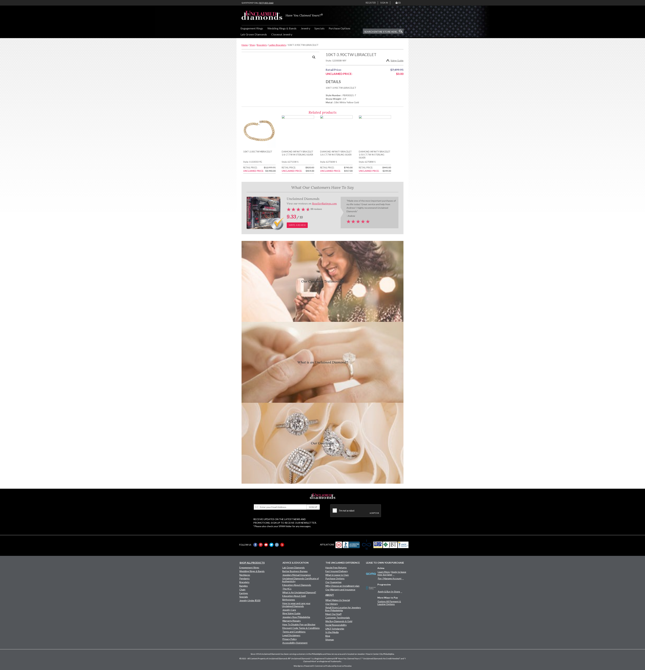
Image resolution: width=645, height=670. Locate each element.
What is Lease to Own (337, 574)
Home (245, 44)
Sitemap (329, 639)
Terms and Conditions (294, 631)
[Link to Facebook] (255, 545)
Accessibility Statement (295, 642)
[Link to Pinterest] (261, 545)
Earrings (243, 593)
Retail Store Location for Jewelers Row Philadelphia (343, 609)
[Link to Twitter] (271, 545)
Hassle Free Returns (336, 567)
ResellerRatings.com (324, 203)
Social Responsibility (336, 624)
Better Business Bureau (295, 571)
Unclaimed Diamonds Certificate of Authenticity (300, 580)
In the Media (332, 632)
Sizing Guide (397, 60)
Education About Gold (294, 595)
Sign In (384, 2)
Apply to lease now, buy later (391, 573)
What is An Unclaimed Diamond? (299, 592)
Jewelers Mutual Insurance (296, 574)
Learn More (384, 571)
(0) (399, 2)
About (329, 594)
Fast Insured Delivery (336, 571)
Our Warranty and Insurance (340, 589)
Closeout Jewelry (281, 34)
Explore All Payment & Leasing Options (389, 603)
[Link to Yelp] (282, 545)
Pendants (244, 578)
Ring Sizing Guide (291, 613)
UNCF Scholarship (334, 628)
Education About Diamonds (296, 585)
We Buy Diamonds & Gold (338, 621)
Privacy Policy (289, 639)
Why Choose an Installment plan (342, 585)
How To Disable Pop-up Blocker (298, 624)
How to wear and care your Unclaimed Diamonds (296, 605)
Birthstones (288, 599)
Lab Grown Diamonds (254, 34)
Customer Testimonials (337, 617)
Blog (327, 635)
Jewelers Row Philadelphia (296, 617)
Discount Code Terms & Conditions (301, 628)
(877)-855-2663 (266, 3)
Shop (252, 44)
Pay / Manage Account (389, 578)
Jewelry (305, 28)
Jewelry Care (289, 609)
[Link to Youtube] (266, 545)
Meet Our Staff (333, 614)
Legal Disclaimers (291, 635)
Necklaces (244, 574)
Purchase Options (340, 28)
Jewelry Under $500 (249, 600)
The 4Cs (286, 588)
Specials (319, 28)
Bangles (243, 585)
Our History (331, 603)
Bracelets (262, 44)
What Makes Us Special (337, 600)
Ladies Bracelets (277, 44)
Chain (242, 589)
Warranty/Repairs (291, 620)
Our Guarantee (333, 582)
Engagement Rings (252, 28)
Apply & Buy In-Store (389, 591)
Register (371, 2)
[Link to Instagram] (277, 545)
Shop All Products (252, 562)
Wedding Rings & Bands (282, 28)
